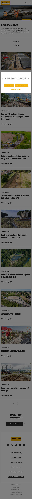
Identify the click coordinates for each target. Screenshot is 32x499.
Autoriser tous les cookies (21, 85)
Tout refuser (9, 85)
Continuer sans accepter (25, 73)
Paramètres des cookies (16, 89)
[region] (16, 82)
